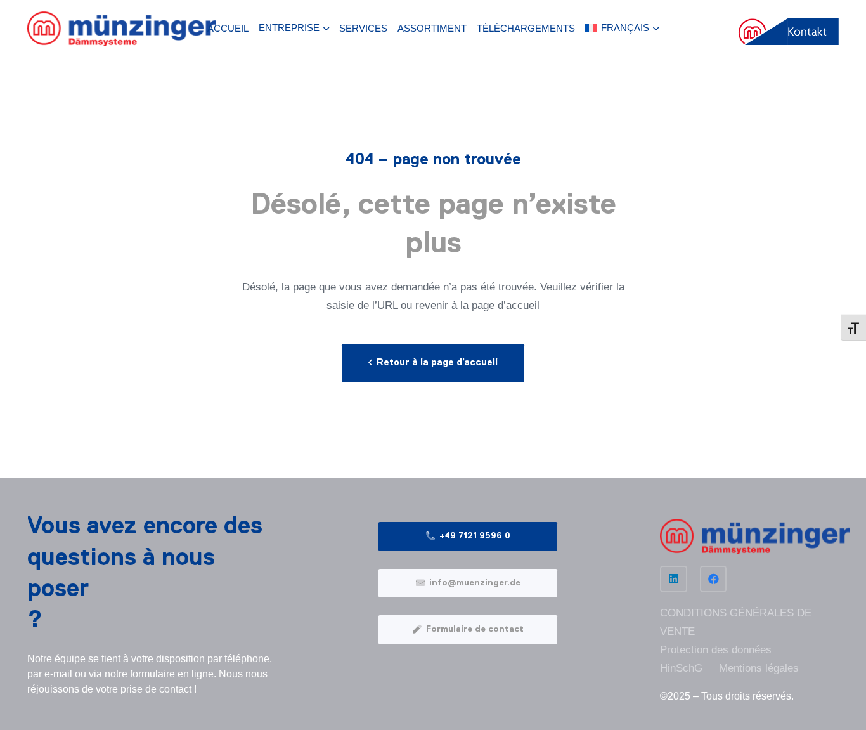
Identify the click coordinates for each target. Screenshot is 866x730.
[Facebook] (713, 579)
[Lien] (121, 28)
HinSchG (681, 668)
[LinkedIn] (673, 579)
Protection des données (716, 650)
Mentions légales (759, 668)
